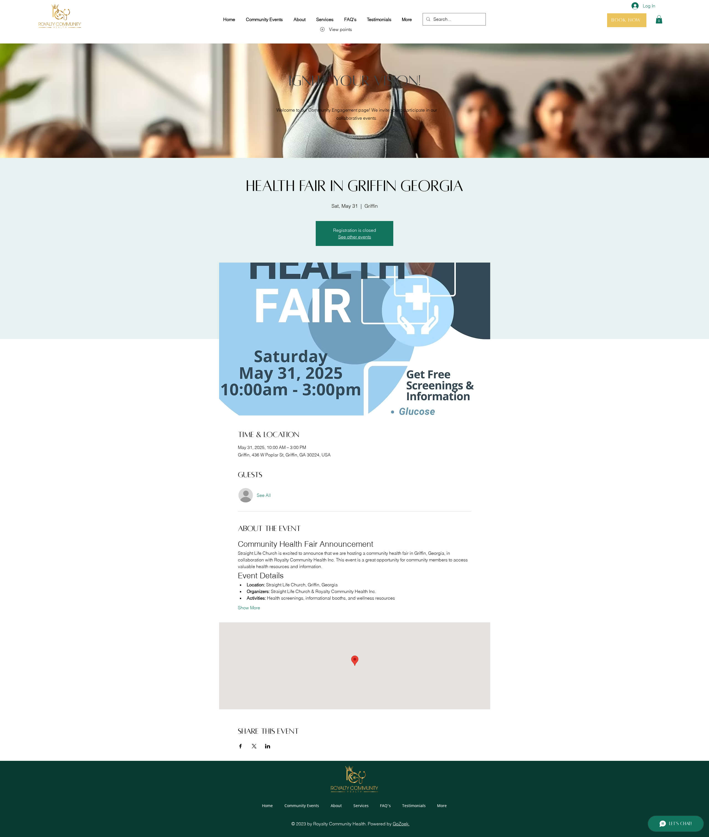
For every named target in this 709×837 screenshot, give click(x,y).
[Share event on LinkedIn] (267, 746)
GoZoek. (401, 823)
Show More (249, 607)
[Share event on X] (254, 746)
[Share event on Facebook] (240, 746)
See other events (354, 237)
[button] (659, 19)
